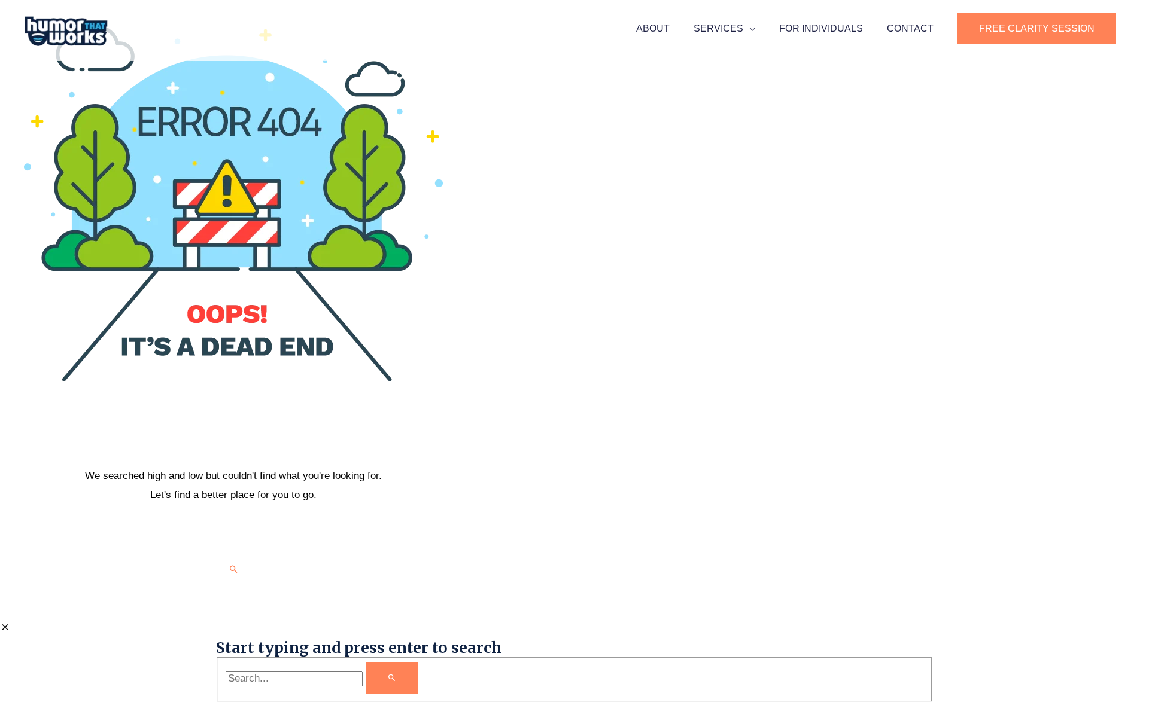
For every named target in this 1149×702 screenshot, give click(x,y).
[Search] (392, 678)
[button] (1036, 28)
